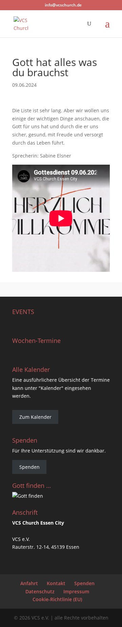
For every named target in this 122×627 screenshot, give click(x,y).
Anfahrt (29, 583)
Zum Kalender (35, 417)
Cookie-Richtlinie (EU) (57, 599)
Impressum (76, 591)
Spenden (29, 467)
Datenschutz (40, 591)
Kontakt (56, 583)
